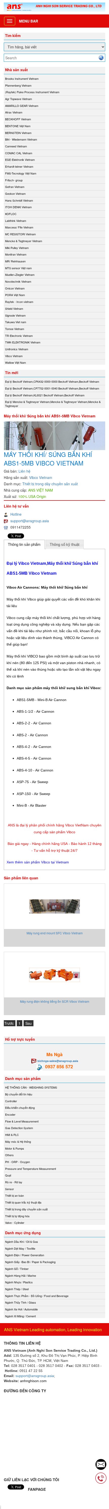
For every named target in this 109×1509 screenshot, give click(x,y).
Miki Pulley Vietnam (17, 248)
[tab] (24, 544)
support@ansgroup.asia (29, 520)
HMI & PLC (12, 1135)
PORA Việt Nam (15, 295)
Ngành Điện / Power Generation (24, 1255)
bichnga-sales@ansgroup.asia (58, 1061)
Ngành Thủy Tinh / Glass (20, 1302)
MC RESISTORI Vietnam (20, 234)
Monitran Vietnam (15, 254)
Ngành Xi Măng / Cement (20, 1316)
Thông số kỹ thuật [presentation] (64, 544)
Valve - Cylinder (14, 1223)
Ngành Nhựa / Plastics (19, 1282)
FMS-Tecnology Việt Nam (20, 173)
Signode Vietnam (15, 315)
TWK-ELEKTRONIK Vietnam (22, 342)
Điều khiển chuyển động (20, 1108)
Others (9, 1155)
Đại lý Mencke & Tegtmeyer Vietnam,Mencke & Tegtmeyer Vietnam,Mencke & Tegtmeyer (53, 404)
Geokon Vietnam (15, 193)
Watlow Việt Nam (15, 362)
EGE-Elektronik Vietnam (20, 160)
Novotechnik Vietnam (18, 281)
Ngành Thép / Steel (17, 1289)
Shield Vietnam (14, 308)
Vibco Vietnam (14, 356)
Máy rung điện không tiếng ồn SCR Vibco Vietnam (54, 1001)
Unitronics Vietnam (16, 349)
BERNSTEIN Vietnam (18, 133)
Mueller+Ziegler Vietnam (19, 275)
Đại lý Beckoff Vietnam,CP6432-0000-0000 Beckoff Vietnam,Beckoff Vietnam (52, 381)
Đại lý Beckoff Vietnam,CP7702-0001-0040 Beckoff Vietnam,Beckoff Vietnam (52, 388)
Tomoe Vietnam (14, 329)
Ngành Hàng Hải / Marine (20, 1275)
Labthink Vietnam (15, 221)
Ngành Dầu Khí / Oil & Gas (21, 1242)
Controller (11, 1101)
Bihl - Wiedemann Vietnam (21, 139)
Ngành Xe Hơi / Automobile (21, 1309)
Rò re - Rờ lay (13, 1182)
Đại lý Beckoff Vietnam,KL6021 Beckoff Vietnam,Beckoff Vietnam (44, 395)
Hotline (16, 514)
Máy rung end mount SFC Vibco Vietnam (55, 933)
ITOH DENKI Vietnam (18, 207)
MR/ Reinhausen (15, 261)
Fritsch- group (14, 180)
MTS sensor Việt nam (18, 268)
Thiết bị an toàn (14, 1195)
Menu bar (28, 21)
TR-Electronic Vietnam (19, 336)
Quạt (8, 1175)
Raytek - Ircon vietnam (19, 302)
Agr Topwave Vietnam (18, 99)
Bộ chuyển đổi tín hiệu (18, 1094)
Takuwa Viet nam (15, 322)
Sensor (9, 1189)
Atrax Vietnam (13, 112)
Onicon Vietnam (15, 288)
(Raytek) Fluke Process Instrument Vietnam (32, 92)
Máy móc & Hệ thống (18, 1141)
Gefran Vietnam (14, 187)
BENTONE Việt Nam (17, 126)
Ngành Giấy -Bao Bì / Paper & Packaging (30, 1262)
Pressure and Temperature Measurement (30, 1169)
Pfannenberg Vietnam (18, 85)
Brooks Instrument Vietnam (22, 78)
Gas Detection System (19, 1128)
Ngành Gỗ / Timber (17, 1269)
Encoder (10, 1114)
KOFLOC (10, 214)
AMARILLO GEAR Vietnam (21, 106)
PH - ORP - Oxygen (17, 1162)
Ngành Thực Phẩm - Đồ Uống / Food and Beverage (36, 1296)
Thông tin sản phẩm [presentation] (24, 544)
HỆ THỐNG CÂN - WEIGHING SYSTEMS (31, 1087)
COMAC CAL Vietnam (18, 153)
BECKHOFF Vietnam (18, 119)
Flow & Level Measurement (22, 1121)
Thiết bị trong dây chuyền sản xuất (50, 483)
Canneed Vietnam (16, 146)
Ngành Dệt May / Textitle (20, 1248)
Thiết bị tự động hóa (17, 1216)
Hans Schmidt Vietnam (19, 200)
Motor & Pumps (14, 1148)
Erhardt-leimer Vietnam (19, 166)
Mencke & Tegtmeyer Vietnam (23, 241)
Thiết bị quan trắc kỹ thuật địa (23, 1202)
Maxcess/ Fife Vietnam (19, 227)
